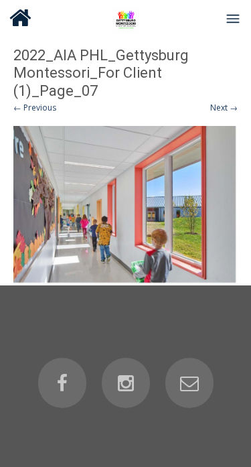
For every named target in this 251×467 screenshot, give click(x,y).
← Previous (34, 107)
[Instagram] (126, 383)
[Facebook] (62, 383)
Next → (224, 107)
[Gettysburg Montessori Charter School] (125, 18)
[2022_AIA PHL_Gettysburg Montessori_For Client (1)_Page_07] (125, 205)
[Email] (189, 383)
